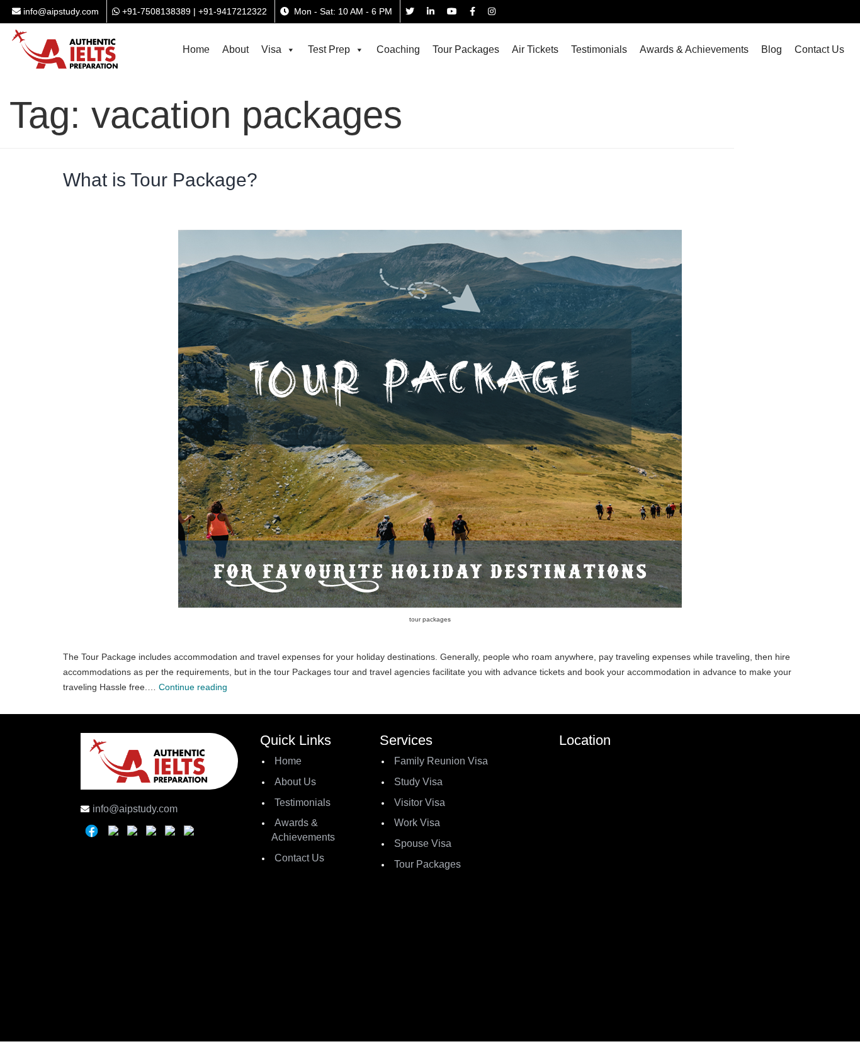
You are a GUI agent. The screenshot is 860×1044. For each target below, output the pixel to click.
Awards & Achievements (694, 49)
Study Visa (418, 781)
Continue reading (193, 687)
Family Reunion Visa (441, 761)
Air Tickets (535, 49)
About (235, 49)
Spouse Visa (422, 843)
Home (196, 49)
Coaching (398, 49)
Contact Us (819, 49)
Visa (271, 49)
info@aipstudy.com (60, 11)
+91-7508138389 (155, 11)
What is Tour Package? (160, 179)
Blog (771, 49)
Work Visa (417, 822)
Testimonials (599, 49)
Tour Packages (466, 49)
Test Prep (329, 49)
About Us (295, 781)
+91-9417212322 (232, 11)
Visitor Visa (419, 802)
